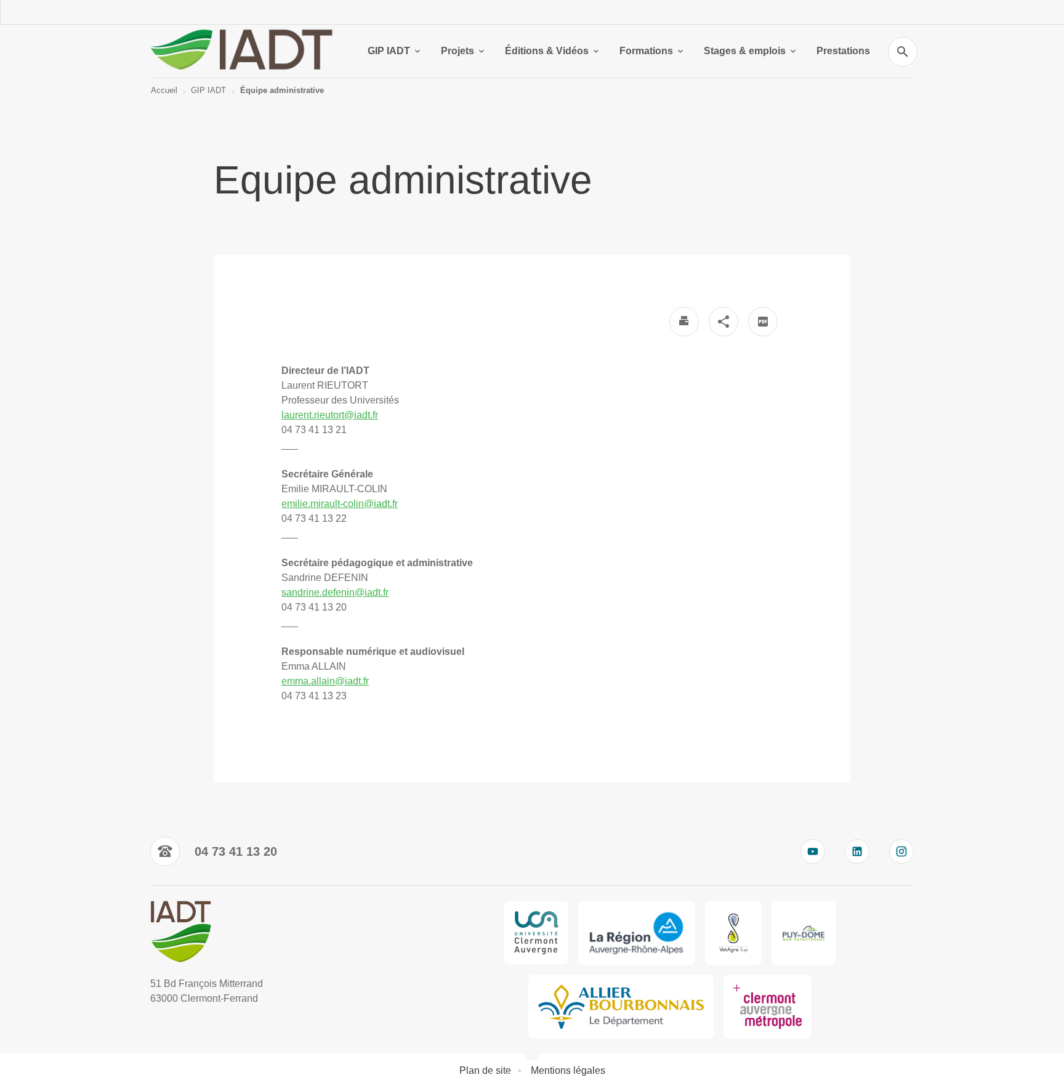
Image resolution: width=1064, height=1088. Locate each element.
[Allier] (621, 1006)
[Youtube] (813, 851)
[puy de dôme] (803, 933)
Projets (457, 51)
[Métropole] (767, 1006)
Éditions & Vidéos (547, 51)
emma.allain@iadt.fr (325, 681)
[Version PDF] (763, 321)
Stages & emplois (745, 51)
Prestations (843, 51)
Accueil (164, 90)
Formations (646, 51)
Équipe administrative (282, 90)
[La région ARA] (636, 933)
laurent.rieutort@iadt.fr (329, 415)
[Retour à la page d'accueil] (243, 51)
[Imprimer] (684, 321)
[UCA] (536, 932)
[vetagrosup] (733, 933)
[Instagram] (901, 851)
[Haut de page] (70, 1051)
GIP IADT (389, 51)
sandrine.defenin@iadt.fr (335, 592)
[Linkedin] (857, 851)
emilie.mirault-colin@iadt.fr (339, 503)
